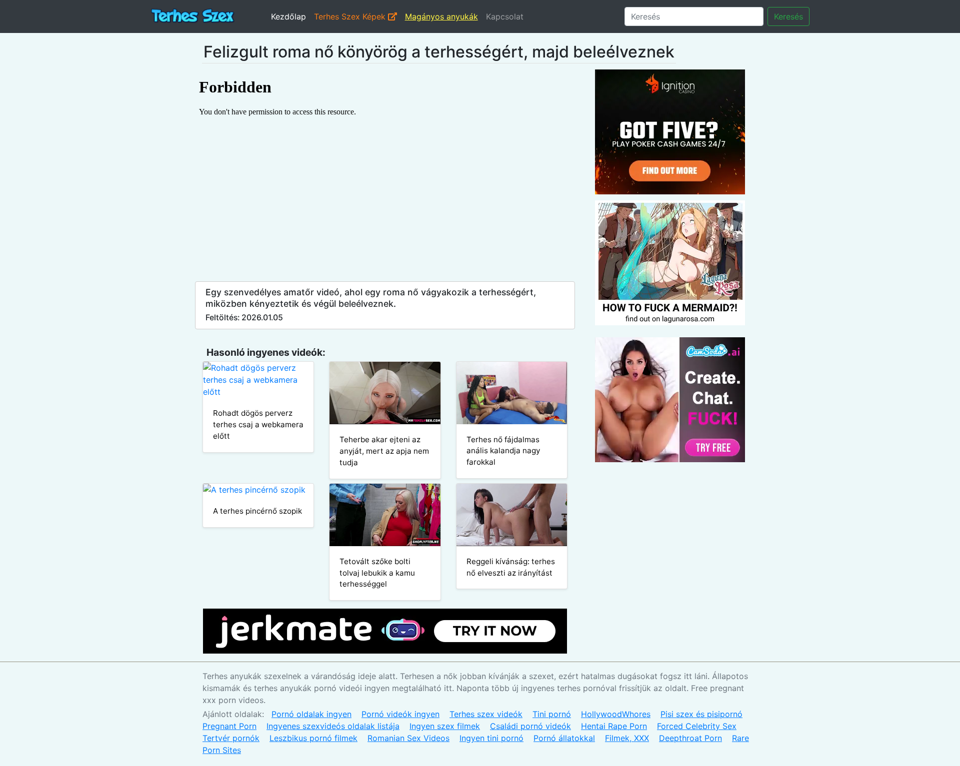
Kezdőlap (288, 16)
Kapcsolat (505, 16)
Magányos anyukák (441, 16)
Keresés (788, 16)
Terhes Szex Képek (351, 16)
